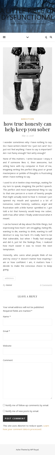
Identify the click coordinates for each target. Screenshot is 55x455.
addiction (27, 119)
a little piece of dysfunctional (27, 13)
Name (7, 316)
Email (6, 331)
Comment (8, 360)
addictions (9, 278)
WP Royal (34, 449)
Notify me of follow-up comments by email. (27, 405)
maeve (9, 285)
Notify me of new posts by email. (22, 411)
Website (7, 345)
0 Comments (46, 285)
